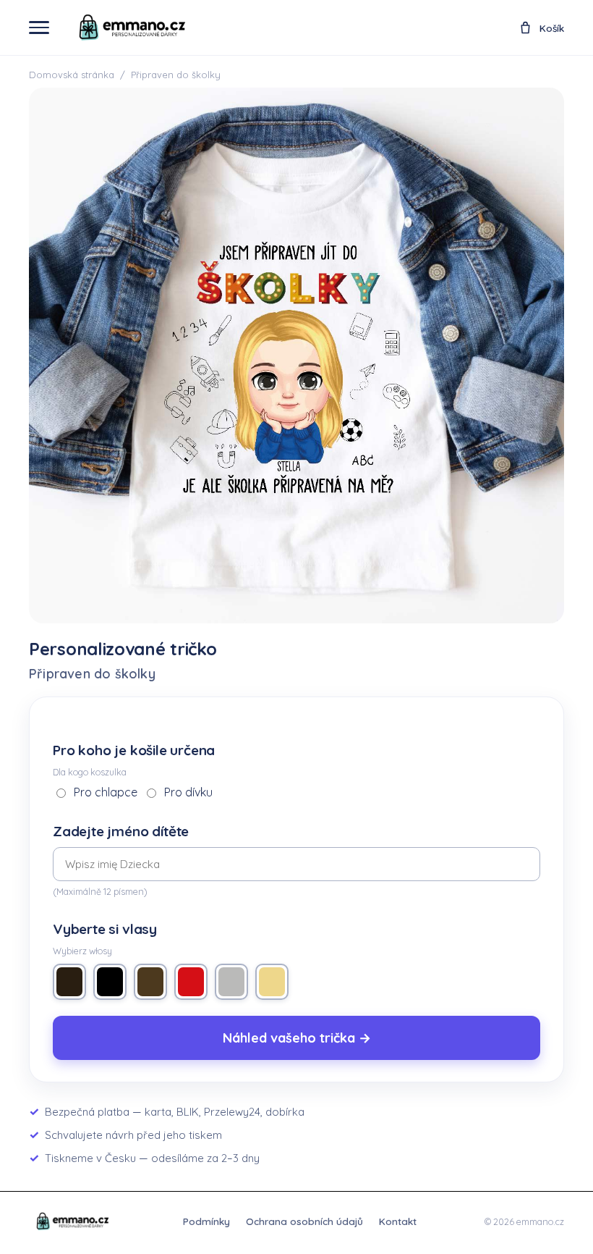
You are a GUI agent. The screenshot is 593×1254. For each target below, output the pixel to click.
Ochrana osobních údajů (304, 1221)
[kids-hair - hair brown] (69, 982)
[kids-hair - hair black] (110, 982)
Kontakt (398, 1221)
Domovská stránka (71, 74)
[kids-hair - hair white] (231, 982)
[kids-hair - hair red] (191, 982)
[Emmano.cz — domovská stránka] (131, 27)
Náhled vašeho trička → (297, 1038)
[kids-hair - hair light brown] (150, 982)
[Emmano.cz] (72, 1221)
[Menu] (39, 27)
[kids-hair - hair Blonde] (272, 982)
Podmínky (206, 1221)
